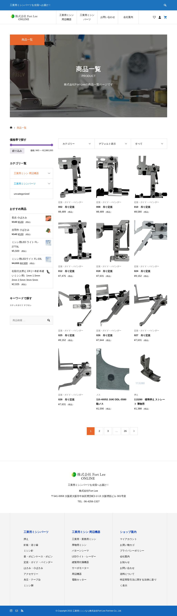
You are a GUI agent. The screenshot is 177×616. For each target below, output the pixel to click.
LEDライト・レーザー (84, 556)
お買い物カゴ (127, 545)
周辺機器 (77, 574)
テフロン (27, 305)
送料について (127, 574)
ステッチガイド (16, 305)
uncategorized (21, 193)
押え (26, 539)
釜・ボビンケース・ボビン (38, 556)
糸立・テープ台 (32, 579)
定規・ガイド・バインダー (38, 562)
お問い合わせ (107, 17)
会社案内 (128, 17)
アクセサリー (31, 574)
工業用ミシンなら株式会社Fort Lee (89, 611)
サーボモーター (80, 568)
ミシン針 (28, 550)
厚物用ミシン (79, 545)
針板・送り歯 (31, 545)
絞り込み (17, 150)
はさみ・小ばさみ (33, 568)
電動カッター (79, 579)
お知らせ (125, 562)
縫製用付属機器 (80, 562)
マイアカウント (128, 539)
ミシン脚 (28, 585)
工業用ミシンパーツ (87, 17)
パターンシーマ (80, 550)
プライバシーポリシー (132, 550)
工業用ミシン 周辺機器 (66, 17)
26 (125, 431)
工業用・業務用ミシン (84, 539)
